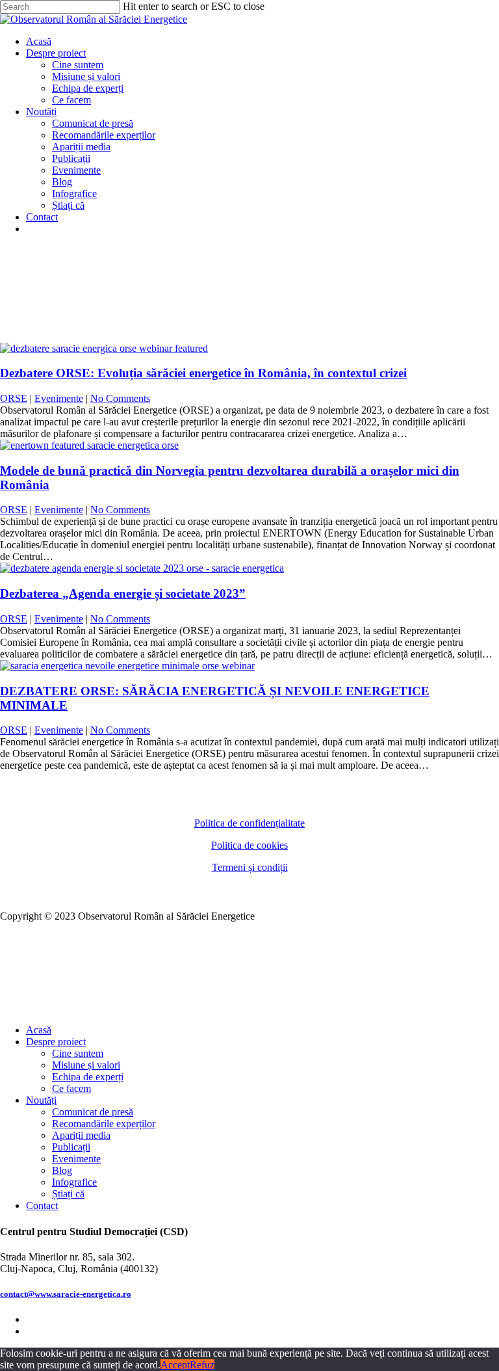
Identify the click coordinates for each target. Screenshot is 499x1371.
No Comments (120, 398)
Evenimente (58, 398)
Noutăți (41, 1100)
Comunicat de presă (92, 1111)
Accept (175, 1364)
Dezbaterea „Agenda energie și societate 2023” (123, 593)
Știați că (68, 1193)
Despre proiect (56, 1041)
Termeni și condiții (250, 867)
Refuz (202, 1364)
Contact (42, 1205)
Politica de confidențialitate (249, 823)
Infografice (74, 1182)
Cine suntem (77, 1053)
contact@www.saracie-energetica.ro (65, 1294)
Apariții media (81, 1135)
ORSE (13, 398)
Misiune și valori (86, 1065)
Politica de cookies (249, 845)
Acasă (38, 1029)
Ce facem (71, 1088)
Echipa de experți (87, 1076)
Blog (62, 1170)
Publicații (71, 1146)
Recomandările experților (103, 1123)
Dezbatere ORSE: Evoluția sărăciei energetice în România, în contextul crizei (203, 373)
